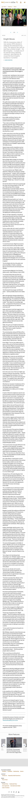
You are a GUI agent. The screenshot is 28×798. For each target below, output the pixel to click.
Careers (21, 771)
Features (10, 6)
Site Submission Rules (15, 785)
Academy (4, 771)
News (15, 6)
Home (4, 6)
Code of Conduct (5, 787)
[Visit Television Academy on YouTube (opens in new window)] (19, 792)
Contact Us (4, 775)
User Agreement (5, 785)
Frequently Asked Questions (14, 775)
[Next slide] (24, 745)
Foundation (9, 771)
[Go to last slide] (4, 745)
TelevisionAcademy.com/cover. (10, 720)
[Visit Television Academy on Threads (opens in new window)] (14, 792)
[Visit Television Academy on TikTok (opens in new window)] (16, 792)
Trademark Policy (13, 784)
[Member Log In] (21, 2)
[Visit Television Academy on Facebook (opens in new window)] (9, 792)
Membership (16, 771)
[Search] (17, 2)
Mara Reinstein (8, 60)
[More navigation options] (25, 2)
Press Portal (4, 779)
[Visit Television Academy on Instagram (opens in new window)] (11, 792)
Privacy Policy (5, 784)
